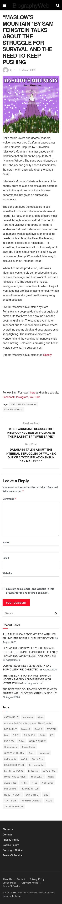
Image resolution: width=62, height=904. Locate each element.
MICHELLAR (37, 776)
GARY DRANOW (37, 741)
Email (6, 558)
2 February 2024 (27, 69)
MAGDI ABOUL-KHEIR (15, 776)
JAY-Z (24, 758)
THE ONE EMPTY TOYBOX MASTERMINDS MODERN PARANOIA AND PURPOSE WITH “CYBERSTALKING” (27, 679)
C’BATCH (51, 729)
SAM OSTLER (32, 794)
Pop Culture (10, 788)
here (32, 392)
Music (51, 776)
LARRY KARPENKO (14, 770)
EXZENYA (9, 741)
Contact (7, 834)
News (34, 782)
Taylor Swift (10, 800)
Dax (6, 735)
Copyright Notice (13, 850)
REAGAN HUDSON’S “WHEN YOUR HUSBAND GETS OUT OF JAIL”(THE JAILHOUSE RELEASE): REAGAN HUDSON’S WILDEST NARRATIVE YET (30, 651)
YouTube (34, 397)
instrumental (10, 758)
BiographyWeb (31, 5)
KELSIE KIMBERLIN (14, 764)
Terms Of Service (12, 855)
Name (6, 542)
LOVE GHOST (50, 770)
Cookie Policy (11, 845)
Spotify (47, 355)
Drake (43, 735)
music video (10, 782)
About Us (8, 829)
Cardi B (38, 729)
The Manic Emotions (31, 800)
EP (51, 735)
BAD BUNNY (10, 729)
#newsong (28, 717)
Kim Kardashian (36, 764)
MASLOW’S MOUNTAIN (23, 404)
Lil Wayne (33, 770)
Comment (9, 498)
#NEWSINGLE (11, 717)
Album (41, 717)
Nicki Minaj (47, 782)
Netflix (24, 782)
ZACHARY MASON (13, 806)
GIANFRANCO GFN (14, 752)
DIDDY (16, 735)
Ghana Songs (28, 746)
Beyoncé (25, 729)
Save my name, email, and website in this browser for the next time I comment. (30, 590)
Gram (31, 752)
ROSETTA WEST (12, 794)
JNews (13, 892)
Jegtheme (16, 895)
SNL (46, 794)
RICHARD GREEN (30, 788)
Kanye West (38, 758)
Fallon (22, 741)
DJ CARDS (29, 735)
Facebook (9, 397)
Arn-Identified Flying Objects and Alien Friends (27, 723)
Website (7, 573)
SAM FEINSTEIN (13, 409)
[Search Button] (56, 613)
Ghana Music (10, 746)
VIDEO (48, 800)
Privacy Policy (11, 839)
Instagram (22, 397)
